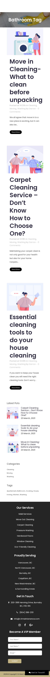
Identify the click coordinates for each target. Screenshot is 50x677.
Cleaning (32, 105)
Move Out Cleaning (25, 519)
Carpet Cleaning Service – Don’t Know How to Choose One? (24, 206)
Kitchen (16, 494)
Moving (13, 108)
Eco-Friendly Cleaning (25, 546)
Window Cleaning (25, 541)
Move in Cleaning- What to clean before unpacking (26, 80)
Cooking (29, 491)
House (36, 491)
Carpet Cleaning (25, 525)
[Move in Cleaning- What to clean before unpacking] (25, 41)
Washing (21, 108)
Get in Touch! (38, 672)
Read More (16, 132)
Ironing (9, 494)
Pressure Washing (25, 530)
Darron (32, 108)
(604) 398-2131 (25, 612)
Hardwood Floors (25, 535)
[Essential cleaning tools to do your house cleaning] (25, 297)
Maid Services (25, 514)
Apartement (11, 491)
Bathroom (21, 491)
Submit (15, 661)
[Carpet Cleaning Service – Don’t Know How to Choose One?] (25, 159)
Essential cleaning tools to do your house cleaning (23, 336)
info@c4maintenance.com (26, 618)
